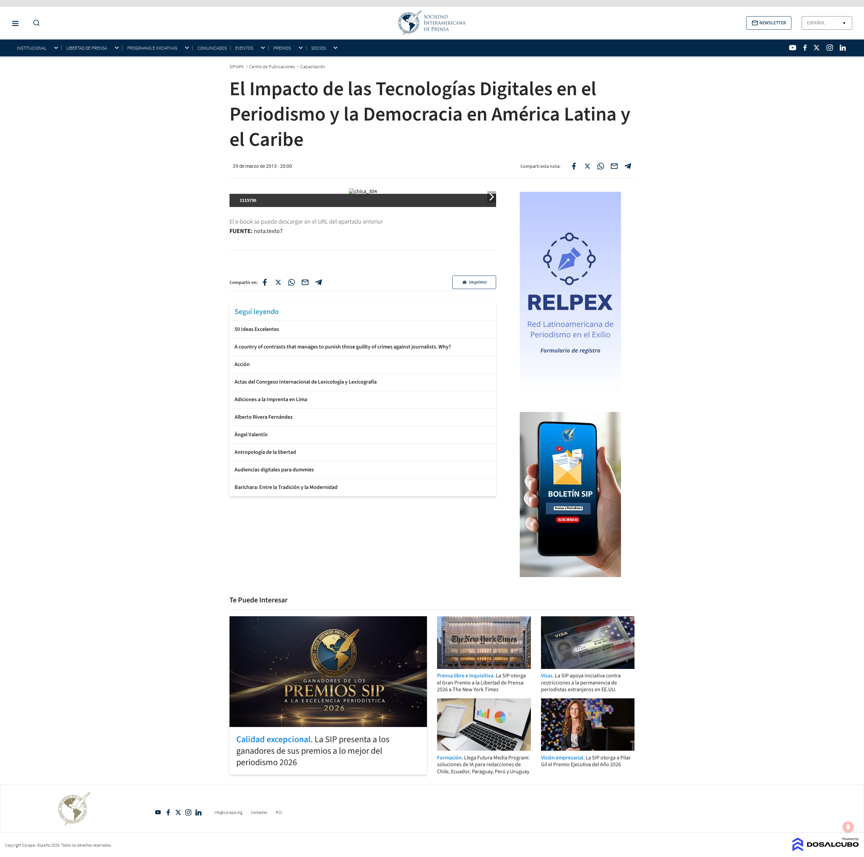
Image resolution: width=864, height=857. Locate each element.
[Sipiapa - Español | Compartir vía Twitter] (587, 166)
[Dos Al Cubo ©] (825, 849)
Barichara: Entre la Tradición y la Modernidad (286, 487)
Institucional (31, 48)
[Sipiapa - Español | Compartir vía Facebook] (573, 166)
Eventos (244, 48)
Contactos (259, 812)
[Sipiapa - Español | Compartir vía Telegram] (627, 166)
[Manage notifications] (848, 827)
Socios (318, 48)
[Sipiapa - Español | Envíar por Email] (614, 166)
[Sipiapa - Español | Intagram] (830, 48)
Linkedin (198, 812)
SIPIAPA (237, 66)
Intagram (188, 812)
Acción (242, 364)
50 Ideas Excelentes (257, 329)
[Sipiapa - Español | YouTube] (792, 47)
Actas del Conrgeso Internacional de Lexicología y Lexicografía (306, 382)
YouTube (158, 812)
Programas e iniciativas (152, 48)
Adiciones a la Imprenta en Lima (271, 399)
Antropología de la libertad (265, 452)
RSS (279, 812)
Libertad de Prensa (86, 48)
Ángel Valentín (251, 434)
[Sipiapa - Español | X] (816, 47)
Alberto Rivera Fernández (264, 417)
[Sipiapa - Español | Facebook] (805, 48)
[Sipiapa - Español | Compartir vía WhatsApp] (601, 166)
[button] (768, 23)
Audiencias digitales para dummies (274, 469)
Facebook (168, 812)
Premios (282, 48)
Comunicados (212, 48)
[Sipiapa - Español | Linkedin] (843, 48)
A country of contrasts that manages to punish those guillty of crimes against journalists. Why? (343, 346)
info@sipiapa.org (228, 812)
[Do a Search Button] (35, 23)
